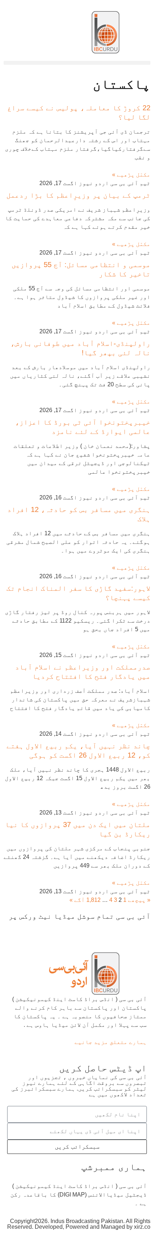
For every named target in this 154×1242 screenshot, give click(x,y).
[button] (77, 63)
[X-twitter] (122, 930)
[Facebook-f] (141, 930)
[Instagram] (63, 930)
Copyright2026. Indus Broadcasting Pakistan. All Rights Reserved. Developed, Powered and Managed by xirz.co (78, 1224)
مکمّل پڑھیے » (131, 174)
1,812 (93, 900)
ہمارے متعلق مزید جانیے (110, 1042)
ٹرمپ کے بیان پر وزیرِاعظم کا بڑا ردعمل (78, 195)
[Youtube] (103, 930)
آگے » (77, 900)
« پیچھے (139, 900)
